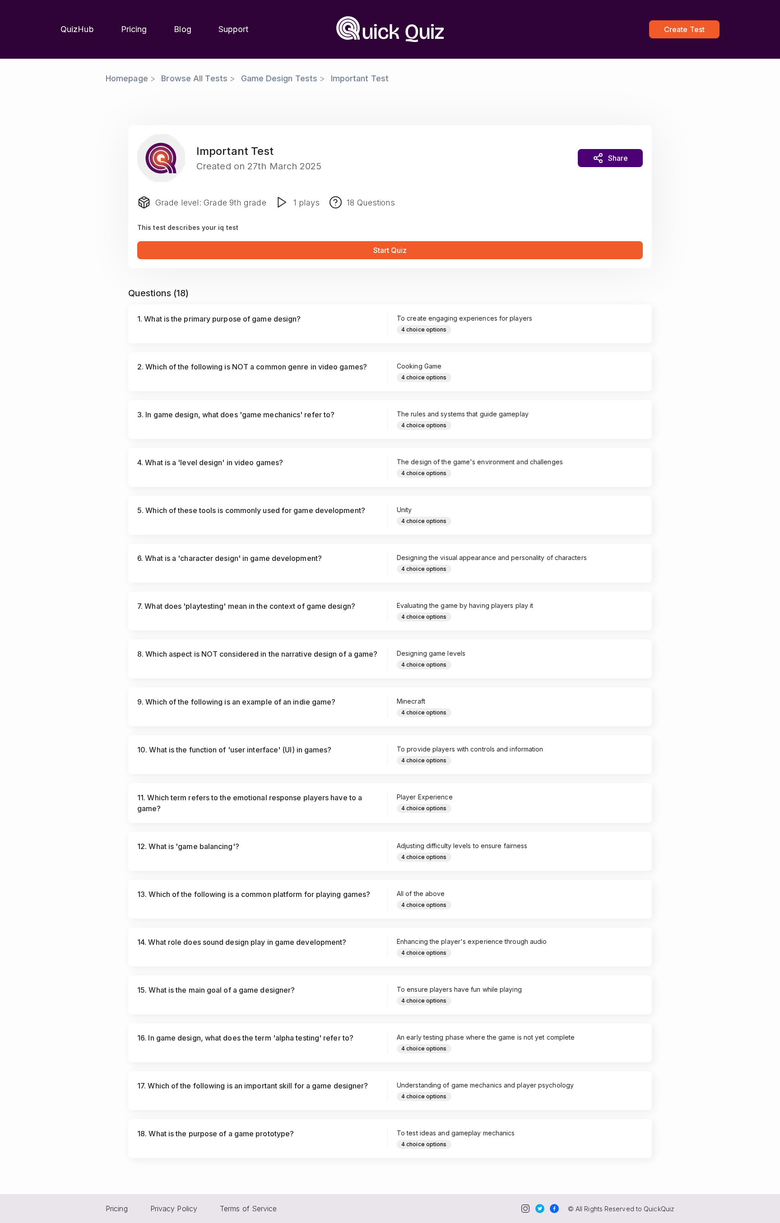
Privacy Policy (173, 1208)
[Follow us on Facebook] (554, 1208)
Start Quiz (390, 250)
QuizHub (77, 29)
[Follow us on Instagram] (525, 1208)
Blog (182, 29)
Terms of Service (248, 1208)
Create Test (684, 29)
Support (233, 29)
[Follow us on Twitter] (539, 1208)
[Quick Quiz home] (390, 29)
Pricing (134, 29)
